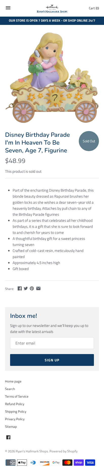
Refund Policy (14, 404)
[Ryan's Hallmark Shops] (52, 8)
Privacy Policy (14, 419)
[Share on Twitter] (26, 288)
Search (10, 389)
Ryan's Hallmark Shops (32, 451)
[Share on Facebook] (20, 288)
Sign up (52, 360)
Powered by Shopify (63, 451)
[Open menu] (8, 9)
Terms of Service (17, 396)
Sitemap (11, 426)
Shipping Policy (15, 411)
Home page (13, 381)
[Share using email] (38, 288)
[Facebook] (8, 438)
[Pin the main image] (32, 288)
